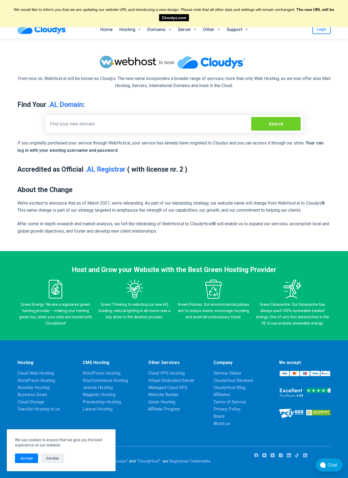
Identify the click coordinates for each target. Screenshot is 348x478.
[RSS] (305, 455)
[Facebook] (256, 455)
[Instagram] (281, 455)
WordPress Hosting (36, 380)
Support (234, 29)
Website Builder (163, 394)
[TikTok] (297, 455)
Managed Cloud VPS (167, 387)
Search (276, 124)
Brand (218, 416)
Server (184, 29)
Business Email (32, 394)
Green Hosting (161, 402)
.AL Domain (65, 105)
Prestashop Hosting (102, 402)
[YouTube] (264, 455)
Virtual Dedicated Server (171, 380)
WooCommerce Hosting (105, 380)
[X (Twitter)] (273, 455)
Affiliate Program (164, 409)
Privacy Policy (227, 409)
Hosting (127, 29)
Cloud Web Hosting (35, 373)
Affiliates (221, 394)
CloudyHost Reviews (233, 380)
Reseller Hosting (33, 387)
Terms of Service (229, 402)
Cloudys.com (174, 18)
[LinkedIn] (289, 455)
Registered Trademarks (190, 461)
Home (106, 29)
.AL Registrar (105, 169)
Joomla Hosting (98, 387)
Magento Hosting (99, 394)
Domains (156, 29)
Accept (26, 458)
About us (221, 423)
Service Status (227, 373)
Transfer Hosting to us (38, 409)
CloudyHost (148, 461)
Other (208, 29)
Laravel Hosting (98, 409)
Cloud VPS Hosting (166, 373)
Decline (52, 458)
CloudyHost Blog (229, 387)
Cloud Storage (30, 402)
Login (321, 29)
